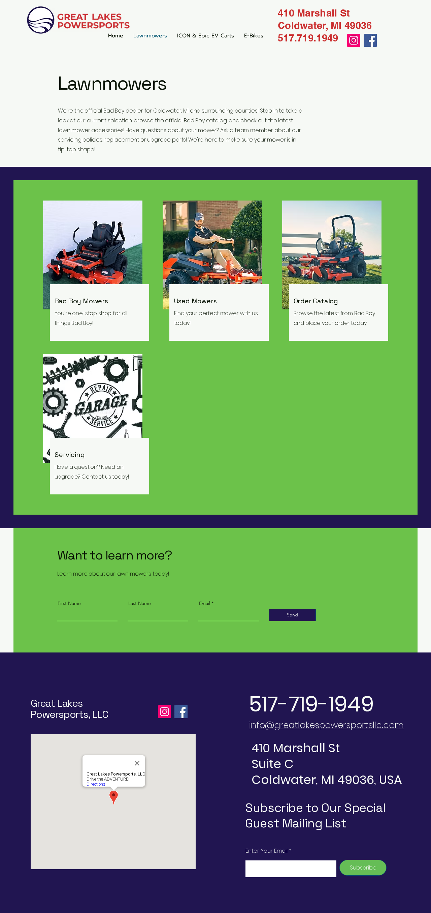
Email (204, 603)
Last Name (139, 603)
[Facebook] (181, 711)
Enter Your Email (266, 851)
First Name (69, 603)
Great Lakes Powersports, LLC (69, 709)
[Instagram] (164, 711)
